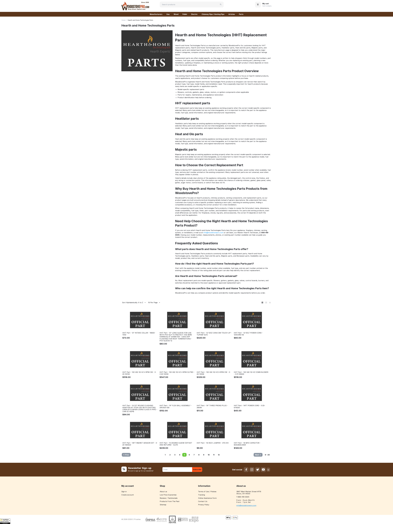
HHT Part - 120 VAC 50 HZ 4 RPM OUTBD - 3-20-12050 (177, 373)
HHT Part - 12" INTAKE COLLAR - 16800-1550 (138, 334)
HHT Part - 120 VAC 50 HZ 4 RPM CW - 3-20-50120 (139, 373)
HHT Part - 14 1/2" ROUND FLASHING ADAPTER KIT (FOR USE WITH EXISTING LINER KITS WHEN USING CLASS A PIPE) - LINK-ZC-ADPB (139, 408)
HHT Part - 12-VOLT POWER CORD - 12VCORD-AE (248, 334)
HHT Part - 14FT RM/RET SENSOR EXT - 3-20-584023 (139, 444)
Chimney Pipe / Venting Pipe (213, 14)
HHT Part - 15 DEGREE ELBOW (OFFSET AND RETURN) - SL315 (176, 444)
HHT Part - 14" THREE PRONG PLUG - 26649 (212, 406)
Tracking (201, 495)
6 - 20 (267, 455)
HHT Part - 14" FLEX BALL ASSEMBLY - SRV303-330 (176, 406)
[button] (5, 521)
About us (163, 492)
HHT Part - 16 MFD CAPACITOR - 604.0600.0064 (247, 444)
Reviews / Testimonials (168, 498)
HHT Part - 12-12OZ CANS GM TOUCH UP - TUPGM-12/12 (214, 334)
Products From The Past (169, 501)
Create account (127, 495)
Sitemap (163, 505)
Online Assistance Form (207, 498)
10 (209, 455)
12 (219, 455)
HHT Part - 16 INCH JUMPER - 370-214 (212, 443)
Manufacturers (156, 14)
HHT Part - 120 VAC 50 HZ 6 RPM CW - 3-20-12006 (213, 373)
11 (213, 455)
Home (123, 20)
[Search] (221, 4)
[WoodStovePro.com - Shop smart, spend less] (135, 6)
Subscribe (197, 469)
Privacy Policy (203, 505)
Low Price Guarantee (168, 495)
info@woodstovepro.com (213, 233)
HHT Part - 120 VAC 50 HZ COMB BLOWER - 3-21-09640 (251, 373)
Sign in (124, 492)
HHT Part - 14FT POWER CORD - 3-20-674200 (249, 406)
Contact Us (202, 501)
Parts (241, 14)
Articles (231, 14)
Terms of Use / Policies (207, 492)
